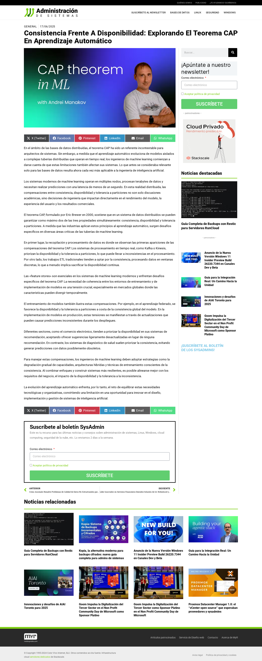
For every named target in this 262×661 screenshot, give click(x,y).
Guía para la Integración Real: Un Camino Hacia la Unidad (220, 281)
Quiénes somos (184, 3)
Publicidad (201, 3)
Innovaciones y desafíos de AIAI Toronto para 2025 (219, 300)
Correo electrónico (41, 449)
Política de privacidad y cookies (221, 655)
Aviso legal (197, 655)
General (30, 26)
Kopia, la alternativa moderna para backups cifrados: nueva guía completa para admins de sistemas (101, 554)
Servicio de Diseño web (191, 637)
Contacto (213, 637)
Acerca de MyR (230, 637)
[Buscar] (232, 52)
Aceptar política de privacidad (50, 465)
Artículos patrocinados (163, 637)
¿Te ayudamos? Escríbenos (223, 3)
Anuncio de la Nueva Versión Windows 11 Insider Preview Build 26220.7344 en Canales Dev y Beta (219, 260)
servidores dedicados (40, 657)
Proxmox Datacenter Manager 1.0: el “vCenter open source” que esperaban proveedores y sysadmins (213, 607)
